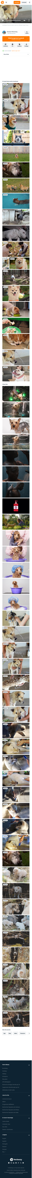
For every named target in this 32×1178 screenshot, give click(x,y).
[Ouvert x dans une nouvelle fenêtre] (20, 1174)
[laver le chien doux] (15, 169)
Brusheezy (5, 1080)
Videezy (4, 1085)
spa (4, 1045)
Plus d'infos (6, 53)
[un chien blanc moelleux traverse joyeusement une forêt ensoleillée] (15, 289)
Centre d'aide (5, 1133)
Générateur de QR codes (8, 1101)
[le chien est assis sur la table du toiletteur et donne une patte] (5, 262)
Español (4, 1152)
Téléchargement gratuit (16, 38)
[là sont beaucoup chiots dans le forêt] (15, 886)
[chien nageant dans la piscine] (15, 200)
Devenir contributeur (7, 1141)
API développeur (6, 1093)
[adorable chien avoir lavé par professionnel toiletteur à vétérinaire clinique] (15, 629)
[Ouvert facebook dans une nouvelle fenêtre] (8, 1174)
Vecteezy (4, 1082)
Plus (3, 1163)
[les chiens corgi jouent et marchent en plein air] (15, 122)
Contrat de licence (6, 1110)
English (4, 1150)
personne (22, 1045)
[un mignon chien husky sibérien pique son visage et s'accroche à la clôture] (15, 137)
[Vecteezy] (2, 2)
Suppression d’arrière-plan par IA (10, 1098)
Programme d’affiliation (8, 1115)
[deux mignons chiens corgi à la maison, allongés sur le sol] (15, 353)
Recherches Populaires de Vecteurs (11, 1118)
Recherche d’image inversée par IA (11, 1096)
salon (15, 1045)
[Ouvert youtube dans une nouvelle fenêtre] (22, 1174)
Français (4, 1160)
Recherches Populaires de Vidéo (10, 1124)
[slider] (14, 20)
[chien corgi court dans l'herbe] (15, 153)
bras (10, 1045)
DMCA (3, 1113)
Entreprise (5, 1088)
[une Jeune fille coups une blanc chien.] (15, 232)
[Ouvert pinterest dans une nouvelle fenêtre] (15, 1174)
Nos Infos (4, 1138)
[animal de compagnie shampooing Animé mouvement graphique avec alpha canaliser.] (15, 517)
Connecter (24, 2)
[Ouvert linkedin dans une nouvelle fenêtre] (13, 1174)
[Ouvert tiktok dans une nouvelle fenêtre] (17, 1174)
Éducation (4, 1090)
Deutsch (4, 1158)
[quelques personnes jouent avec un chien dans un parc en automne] (15, 248)
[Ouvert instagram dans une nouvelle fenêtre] (10, 1174)
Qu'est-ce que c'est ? (16, 50)
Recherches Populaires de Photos (10, 1121)
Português (5, 1155)
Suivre (27, 33)
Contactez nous (6, 1135)
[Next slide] (26, 1045)
